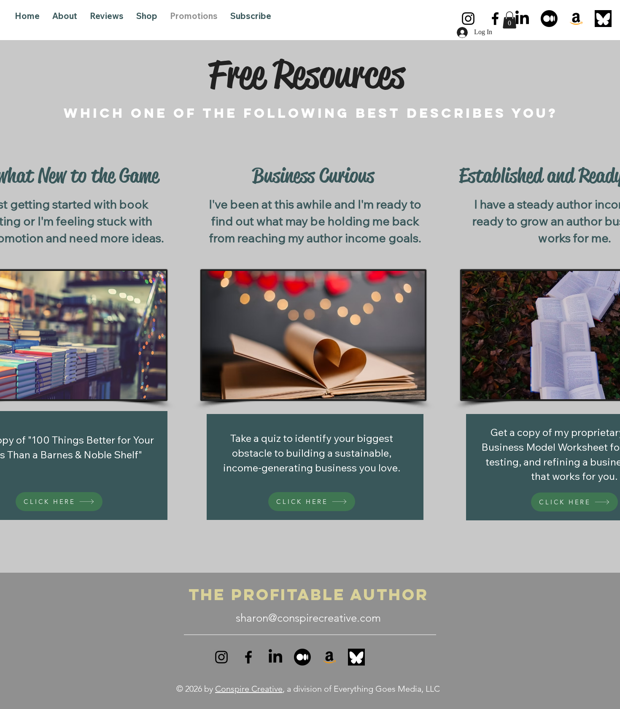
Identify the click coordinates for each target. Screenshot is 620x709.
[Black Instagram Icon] (468, 18)
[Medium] (549, 18)
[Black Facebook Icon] (495, 18)
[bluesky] (603, 18)
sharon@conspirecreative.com (308, 618)
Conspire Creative (249, 689)
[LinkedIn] (522, 18)
